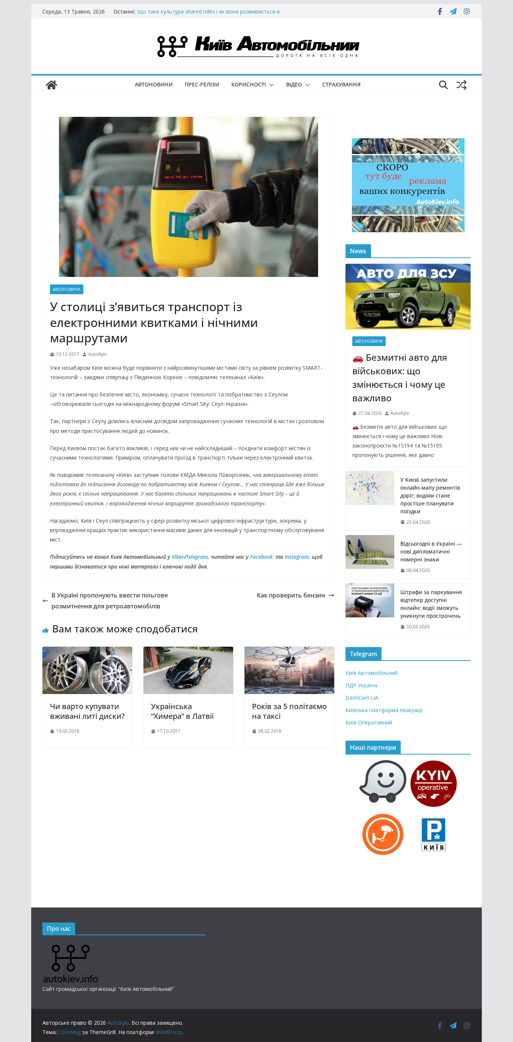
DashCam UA (362, 697)
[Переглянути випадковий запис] (462, 85)
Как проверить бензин (291, 595)
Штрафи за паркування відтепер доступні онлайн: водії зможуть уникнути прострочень (431, 603)
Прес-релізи (202, 84)
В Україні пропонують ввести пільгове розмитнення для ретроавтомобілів (109, 600)
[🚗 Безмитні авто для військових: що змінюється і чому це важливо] (408, 297)
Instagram (297, 556)
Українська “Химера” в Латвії (182, 711)
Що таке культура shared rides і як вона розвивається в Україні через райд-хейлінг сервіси (208, 15)
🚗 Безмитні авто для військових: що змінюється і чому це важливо (399, 377)
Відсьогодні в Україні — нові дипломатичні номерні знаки (431, 551)
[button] (270, 85)
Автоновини (154, 84)
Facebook (261, 556)
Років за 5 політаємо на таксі (289, 711)
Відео (294, 84)
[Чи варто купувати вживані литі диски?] (87, 652)
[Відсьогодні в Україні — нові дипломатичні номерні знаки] (370, 557)
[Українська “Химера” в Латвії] (188, 652)
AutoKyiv (97, 354)
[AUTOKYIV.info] (70, 947)
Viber (178, 556)
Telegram (197, 556)
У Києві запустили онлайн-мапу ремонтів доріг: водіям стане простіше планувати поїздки (430, 495)
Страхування (341, 84)
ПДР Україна (361, 685)
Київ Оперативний (369, 722)
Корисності (248, 84)
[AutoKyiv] (51, 85)
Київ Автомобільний (371, 672)
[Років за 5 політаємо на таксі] (289, 652)
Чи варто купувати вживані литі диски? (87, 711)
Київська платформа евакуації (384, 710)
